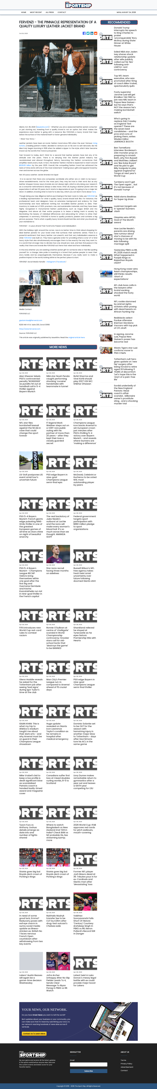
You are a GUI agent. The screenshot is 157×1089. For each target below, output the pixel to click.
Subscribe (88, 1071)
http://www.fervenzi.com (29, 329)
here (94, 192)
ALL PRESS (50, 12)
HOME (23, 12)
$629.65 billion (25, 165)
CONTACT (62, 12)
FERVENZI (91, 196)
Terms (123, 1060)
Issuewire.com (43, 127)
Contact (124, 1070)
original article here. (76, 337)
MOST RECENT (36, 12)
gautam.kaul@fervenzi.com (30, 320)
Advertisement (127, 1067)
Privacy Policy (126, 1063)
